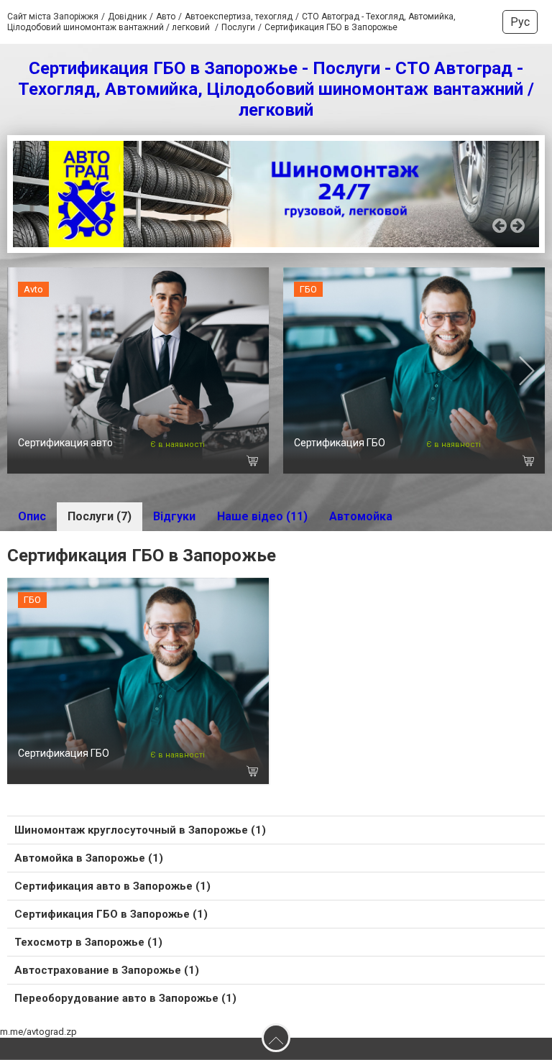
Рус (520, 22)
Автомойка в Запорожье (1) (88, 858)
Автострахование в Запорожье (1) (106, 970)
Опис (32, 516)
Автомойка (360, 516)
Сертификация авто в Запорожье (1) (112, 886)
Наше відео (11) (262, 516)
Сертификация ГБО (339, 442)
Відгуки (174, 516)
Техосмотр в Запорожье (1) (88, 942)
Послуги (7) (100, 516)
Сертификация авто (65, 442)
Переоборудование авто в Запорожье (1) (125, 998)
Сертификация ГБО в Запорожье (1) (111, 914)
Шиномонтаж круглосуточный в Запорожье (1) (140, 830)
